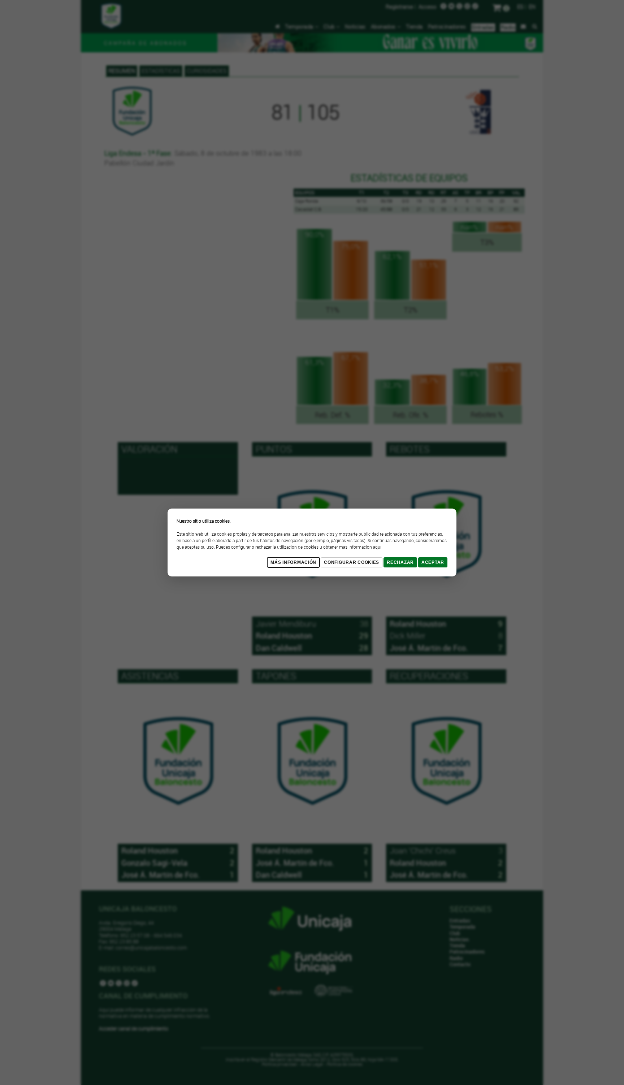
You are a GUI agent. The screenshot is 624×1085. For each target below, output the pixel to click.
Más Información (293, 562)
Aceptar (432, 562)
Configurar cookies (351, 562)
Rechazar (400, 562)
